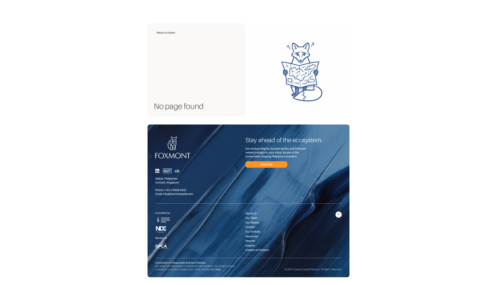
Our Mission (252, 222)
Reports (250, 240)
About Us (250, 213)
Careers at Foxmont (257, 250)
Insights (250, 245)
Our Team (251, 217)
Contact (250, 227)
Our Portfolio (252, 231)
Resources (251, 236)
